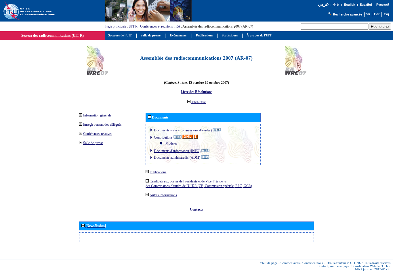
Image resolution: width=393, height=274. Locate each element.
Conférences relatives (97, 134)
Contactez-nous (312, 263)
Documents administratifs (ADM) (177, 158)
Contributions (163, 137)
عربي (323, 4)
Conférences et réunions (156, 26)
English (349, 4)
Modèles (171, 143)
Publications (158, 172)
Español (366, 4)
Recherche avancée (347, 14)
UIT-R (133, 26)
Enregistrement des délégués (102, 125)
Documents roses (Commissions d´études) (183, 130)
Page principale (115, 26)
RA (177, 26)
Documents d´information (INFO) (177, 151)
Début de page (268, 263)
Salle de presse (93, 143)
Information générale (97, 115)
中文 (336, 4)
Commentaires (290, 263)
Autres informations (163, 195)
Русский (382, 4)
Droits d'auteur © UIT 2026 (345, 263)
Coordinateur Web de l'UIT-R (371, 266)
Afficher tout (198, 102)
